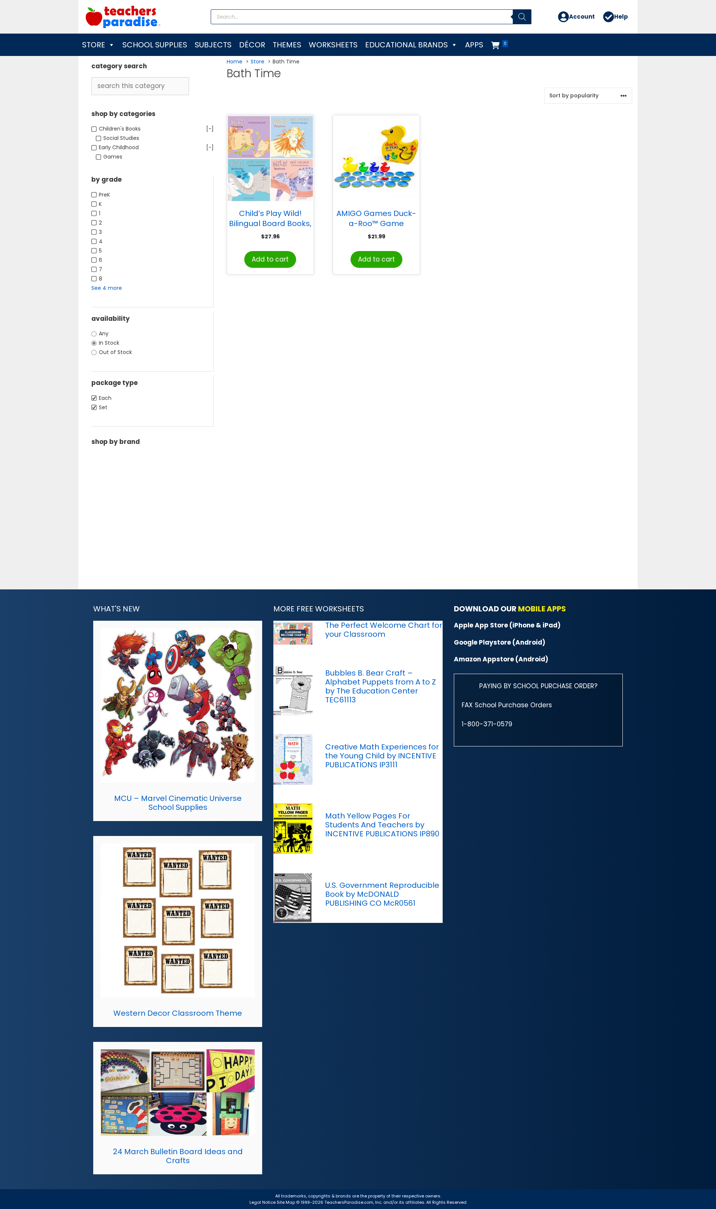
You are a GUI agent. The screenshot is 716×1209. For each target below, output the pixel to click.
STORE (93, 45)
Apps (474, 45)
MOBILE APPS (542, 609)
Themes (287, 45)
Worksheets (333, 45)
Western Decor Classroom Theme (177, 1013)
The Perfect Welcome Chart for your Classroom (383, 630)
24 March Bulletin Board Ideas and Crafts (178, 1156)
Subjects (213, 45)
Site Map (286, 1202)
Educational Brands (406, 45)
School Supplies (154, 45)
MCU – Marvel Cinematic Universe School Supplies (178, 802)
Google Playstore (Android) (499, 642)
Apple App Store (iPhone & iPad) (507, 625)
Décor (252, 45)
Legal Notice (262, 1202)
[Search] (522, 16)
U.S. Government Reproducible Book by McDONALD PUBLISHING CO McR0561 (382, 894)
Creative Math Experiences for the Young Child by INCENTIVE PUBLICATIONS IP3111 (382, 755)
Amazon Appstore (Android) (501, 659)
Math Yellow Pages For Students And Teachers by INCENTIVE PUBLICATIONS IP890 (382, 824)
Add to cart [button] (270, 259)
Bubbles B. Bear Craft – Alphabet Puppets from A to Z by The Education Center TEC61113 (380, 686)
